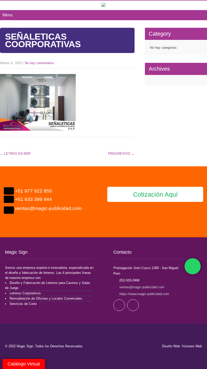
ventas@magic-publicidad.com (141, 287)
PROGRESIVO (121, 153)
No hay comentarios (39, 63)
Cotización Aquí (155, 194)
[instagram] (133, 305)
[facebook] (119, 305)
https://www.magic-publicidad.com (143, 294)
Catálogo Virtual (24, 363)
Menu (8, 15)
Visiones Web (192, 346)
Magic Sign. (26, 346)
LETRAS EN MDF (15, 153)
